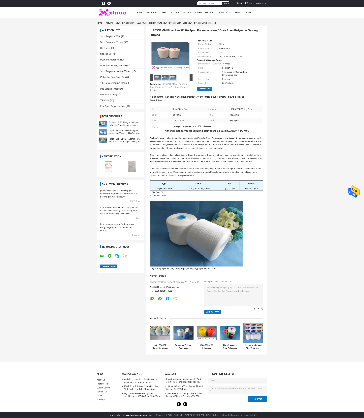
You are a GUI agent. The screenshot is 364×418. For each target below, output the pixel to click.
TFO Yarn (104, 100)
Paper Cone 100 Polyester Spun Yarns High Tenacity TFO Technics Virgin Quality (125, 133)
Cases (248, 12)
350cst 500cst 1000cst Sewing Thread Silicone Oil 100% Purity (184, 387)
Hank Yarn (105, 48)
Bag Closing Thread (110, 88)
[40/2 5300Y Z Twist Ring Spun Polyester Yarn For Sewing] (160, 333)
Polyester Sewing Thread (113, 65)
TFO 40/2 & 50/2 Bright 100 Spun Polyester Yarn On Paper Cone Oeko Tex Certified (124, 125)
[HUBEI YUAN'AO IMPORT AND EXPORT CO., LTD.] (112, 12)
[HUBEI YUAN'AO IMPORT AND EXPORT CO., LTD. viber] (126, 256)
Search (226, 3)
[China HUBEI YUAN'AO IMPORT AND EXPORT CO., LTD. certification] (108, 166)
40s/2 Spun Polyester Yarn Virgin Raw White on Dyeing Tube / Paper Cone (141, 387)
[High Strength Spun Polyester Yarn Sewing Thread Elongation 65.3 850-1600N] (230, 333)
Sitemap (101, 400)
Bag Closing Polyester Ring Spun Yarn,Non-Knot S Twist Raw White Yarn (142, 394)
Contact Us (224, 12)
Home (139, 12)
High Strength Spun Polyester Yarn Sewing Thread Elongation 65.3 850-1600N (230, 347)
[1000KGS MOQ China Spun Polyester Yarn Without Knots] (207, 333)
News (237, 12)
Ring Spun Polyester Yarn (112, 106)
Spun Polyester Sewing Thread (115, 71)
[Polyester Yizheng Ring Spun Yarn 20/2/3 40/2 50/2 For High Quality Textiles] (253, 333)
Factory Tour (183, 12)
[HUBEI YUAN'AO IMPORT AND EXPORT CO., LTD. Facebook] (103, 3)
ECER (255, 415)
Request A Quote (244, 3)
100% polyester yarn (164, 268)
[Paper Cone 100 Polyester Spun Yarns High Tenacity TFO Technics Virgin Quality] (103, 132)
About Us (167, 12)
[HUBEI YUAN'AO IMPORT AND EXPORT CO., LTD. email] (103, 256)
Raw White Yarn (108, 94)
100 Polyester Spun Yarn (112, 83)
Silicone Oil (105, 54)
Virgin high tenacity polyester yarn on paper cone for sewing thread (141, 380)
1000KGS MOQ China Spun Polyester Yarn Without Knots (207, 347)
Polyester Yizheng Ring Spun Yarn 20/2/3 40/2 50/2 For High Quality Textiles (253, 347)
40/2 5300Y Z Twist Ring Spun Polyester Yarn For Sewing (160, 347)
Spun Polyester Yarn (125, 23)
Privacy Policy (115, 415)
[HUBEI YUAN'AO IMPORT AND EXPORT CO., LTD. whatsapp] (111, 256)
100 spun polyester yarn (185, 268)
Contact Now (205, 89)
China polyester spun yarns (135, 415)
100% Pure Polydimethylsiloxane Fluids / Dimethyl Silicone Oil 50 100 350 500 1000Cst (184, 395)
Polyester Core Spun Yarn (113, 77)
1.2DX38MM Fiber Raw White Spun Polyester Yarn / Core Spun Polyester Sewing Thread (169, 87)
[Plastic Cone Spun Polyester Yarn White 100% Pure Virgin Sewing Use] (103, 140)
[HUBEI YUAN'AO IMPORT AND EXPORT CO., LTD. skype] (119, 256)
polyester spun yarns (207, 268)
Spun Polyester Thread (111, 42)
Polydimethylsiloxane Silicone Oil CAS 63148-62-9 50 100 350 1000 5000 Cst (183, 380)
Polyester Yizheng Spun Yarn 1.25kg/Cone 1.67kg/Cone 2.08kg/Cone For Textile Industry (183, 347)
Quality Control (204, 12)
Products (151, 12)
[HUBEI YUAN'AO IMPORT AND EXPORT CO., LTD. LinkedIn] (109, 3)
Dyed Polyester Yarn (110, 59)
